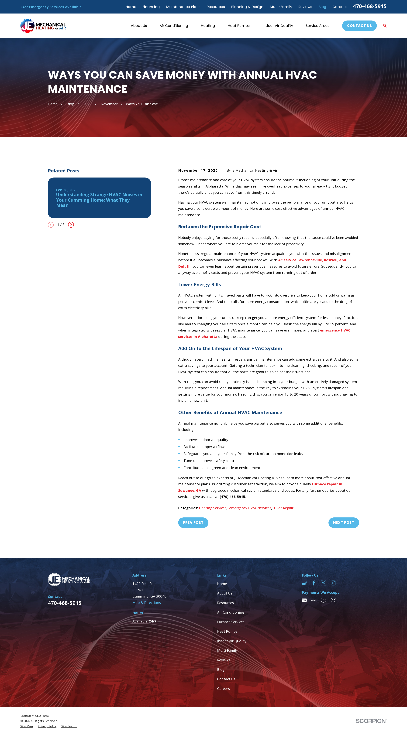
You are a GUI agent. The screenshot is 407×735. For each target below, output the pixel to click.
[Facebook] (313, 583)
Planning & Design (247, 6)
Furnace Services (231, 621)
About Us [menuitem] (139, 25)
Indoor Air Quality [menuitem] (277, 25)
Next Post (343, 522)
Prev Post (193, 522)
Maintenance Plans (183, 6)
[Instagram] (333, 583)
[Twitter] (323, 583)
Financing (151, 6)
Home (130, 6)
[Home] (43, 26)
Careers (339, 6)
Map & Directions (146, 602)
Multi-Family (281, 6)
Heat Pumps (227, 631)
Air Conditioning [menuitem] (174, 25)
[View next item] (71, 225)
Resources (216, 6)
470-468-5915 (370, 6)
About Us (224, 593)
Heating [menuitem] (208, 25)
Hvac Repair (283, 507)
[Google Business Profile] (304, 583)
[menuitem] (26, 726)
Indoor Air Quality (231, 640)
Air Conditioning (230, 612)
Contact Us (359, 25)
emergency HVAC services (250, 507)
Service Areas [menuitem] (317, 25)
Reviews (305, 6)
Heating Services (212, 507)
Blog (322, 6)
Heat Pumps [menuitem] (239, 25)
